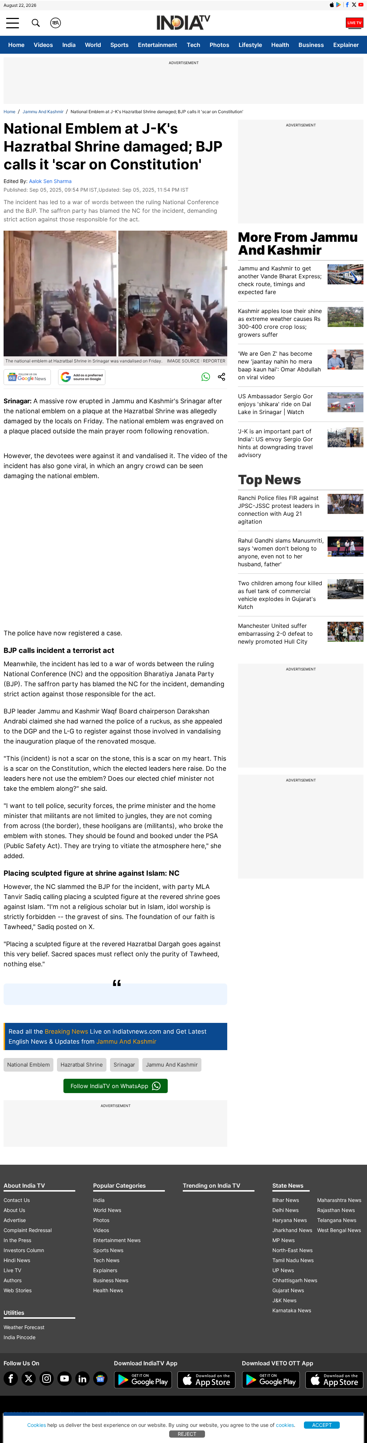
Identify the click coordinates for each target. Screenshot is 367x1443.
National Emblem (28, 1064)
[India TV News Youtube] (360, 4)
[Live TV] (354, 23)
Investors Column (24, 1250)
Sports (119, 44)
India (69, 44)
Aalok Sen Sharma (50, 181)
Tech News (106, 1260)
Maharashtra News (339, 1200)
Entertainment (157, 44)
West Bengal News (339, 1230)
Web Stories (18, 1290)
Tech (193, 44)
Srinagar (124, 1064)
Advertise (15, 1220)
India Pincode (19, 1337)
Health (280, 44)
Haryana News (289, 1220)
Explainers (105, 1270)
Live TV (12, 1270)
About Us (14, 1210)
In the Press (17, 1240)
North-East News (292, 1250)
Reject (187, 1434)
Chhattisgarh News (294, 1280)
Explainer (346, 44)
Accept (322, 1425)
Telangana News (336, 1220)
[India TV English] (183, 23)
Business (311, 44)
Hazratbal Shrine (82, 1064)
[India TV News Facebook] (347, 4)
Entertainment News (116, 1240)
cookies (285, 1425)
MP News (283, 1240)
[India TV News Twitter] (354, 4)
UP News (283, 1270)
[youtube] (64, 1378)
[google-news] (100, 1378)
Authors (13, 1280)
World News (107, 1210)
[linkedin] (82, 1378)
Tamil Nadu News (293, 1260)
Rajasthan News (336, 1210)
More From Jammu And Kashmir (298, 243)
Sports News (108, 1250)
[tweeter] (29, 1378)
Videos (43, 44)
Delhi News (285, 1210)
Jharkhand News (292, 1230)
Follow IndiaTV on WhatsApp (109, 1086)
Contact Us (17, 1200)
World (93, 44)
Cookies (36, 1425)
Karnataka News (291, 1310)
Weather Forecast (24, 1327)
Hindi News (17, 1260)
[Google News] (27, 377)
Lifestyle (250, 44)
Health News (108, 1290)
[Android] (338, 4)
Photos (219, 44)
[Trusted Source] (81, 377)
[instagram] (46, 1378)
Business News (110, 1280)
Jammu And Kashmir (43, 111)
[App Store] (206, 1380)
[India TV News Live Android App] (143, 1380)
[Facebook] (11, 1378)
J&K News (284, 1300)
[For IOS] (334, 1380)
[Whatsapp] (205, 377)
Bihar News (285, 1200)
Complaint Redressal (28, 1230)
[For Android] (271, 1380)
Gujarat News (288, 1290)
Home (16, 44)
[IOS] (331, 4)
